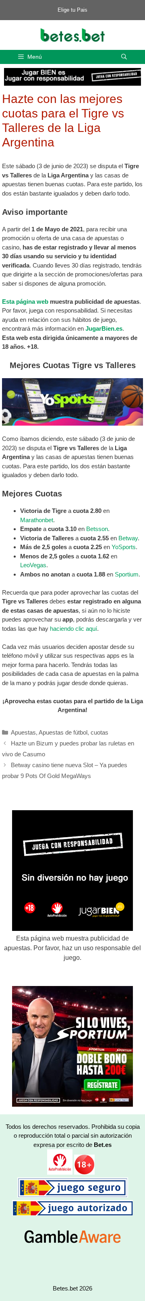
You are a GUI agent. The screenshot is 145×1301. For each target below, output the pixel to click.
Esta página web (25, 301)
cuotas (99, 732)
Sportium (127, 574)
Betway (128, 538)
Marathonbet (36, 520)
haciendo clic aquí (73, 628)
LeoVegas (33, 565)
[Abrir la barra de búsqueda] (124, 57)
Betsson (97, 528)
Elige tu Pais (72, 10)
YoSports (124, 546)
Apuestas (23, 732)
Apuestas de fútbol (63, 732)
